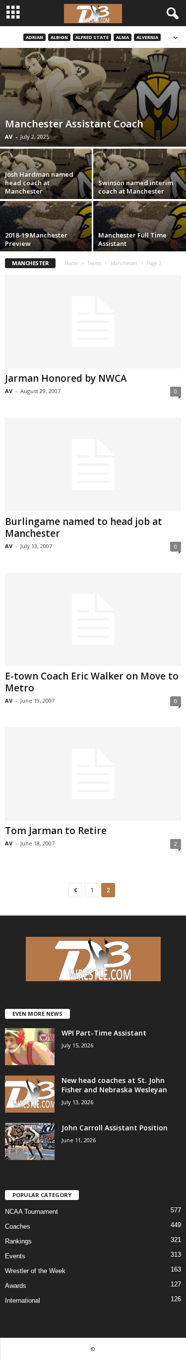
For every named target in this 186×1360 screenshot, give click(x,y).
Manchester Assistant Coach (74, 123)
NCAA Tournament (31, 1211)
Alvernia (147, 37)
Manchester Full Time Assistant (132, 239)
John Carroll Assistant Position (115, 1127)
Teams (94, 263)
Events (15, 1256)
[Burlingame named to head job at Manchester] (93, 464)
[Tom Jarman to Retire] (93, 774)
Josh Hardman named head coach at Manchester (39, 183)
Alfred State (92, 37)
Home (71, 263)
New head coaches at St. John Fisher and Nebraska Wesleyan (114, 1085)
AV (8, 136)
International (22, 1300)
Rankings (18, 1241)
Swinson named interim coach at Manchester (135, 187)
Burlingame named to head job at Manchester (83, 527)
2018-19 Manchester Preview (36, 239)
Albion (59, 37)
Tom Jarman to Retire (56, 830)
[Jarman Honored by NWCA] (93, 321)
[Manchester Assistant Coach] (93, 97)
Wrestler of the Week (35, 1271)
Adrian (34, 37)
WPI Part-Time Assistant (104, 1033)
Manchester (124, 263)
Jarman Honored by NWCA (66, 378)
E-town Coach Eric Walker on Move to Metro (92, 682)
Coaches (17, 1226)
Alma (122, 37)
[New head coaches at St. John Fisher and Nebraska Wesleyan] (30, 1094)
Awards (15, 1285)
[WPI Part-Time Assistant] (30, 1046)
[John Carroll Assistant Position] (30, 1141)
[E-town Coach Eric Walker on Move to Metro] (93, 619)
